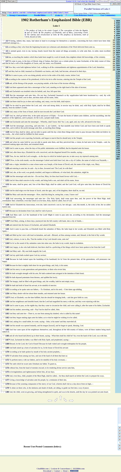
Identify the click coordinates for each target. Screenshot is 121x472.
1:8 (6, 75)
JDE (118, 157)
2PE (118, 148)
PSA (118, 59)
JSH (118, 31)
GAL (118, 121)
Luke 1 (59, 15)
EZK (118, 74)
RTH (118, 36)
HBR (118, 142)
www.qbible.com (15, 13)
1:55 (7, 289)
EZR (118, 51)
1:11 (7, 87)
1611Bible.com (78, 469)
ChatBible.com (42, 469)
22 (114, 66)
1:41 (7, 229)
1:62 (7, 318)
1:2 (6, 47)
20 (114, 61)
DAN (118, 76)
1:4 (6, 57)
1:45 (7, 247)
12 (114, 44)
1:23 (7, 148)
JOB (118, 57)
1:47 (7, 255)
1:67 (7, 340)
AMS (118, 82)
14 (114, 49)
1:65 (7, 330)
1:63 (7, 322)
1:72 (7, 360)
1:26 (7, 160)
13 (114, 47)
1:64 (7, 326)
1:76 (7, 376)
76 (31, 37)
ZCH (118, 99)
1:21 (7, 138)
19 (114, 59)
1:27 (7, 164)
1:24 (7, 152)
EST (118, 55)
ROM (118, 114)
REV (118, 159)
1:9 (6, 79)
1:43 (7, 239)
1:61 (7, 314)
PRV (118, 61)
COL (118, 127)
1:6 (6, 67)
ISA (118, 68)
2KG (118, 44)
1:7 (6, 71)
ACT (118, 112)
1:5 (7, 61)
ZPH (118, 95)
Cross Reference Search (83, 15)
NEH (118, 53)
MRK (118, 106)
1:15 (7, 105)
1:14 (7, 101)
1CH (118, 46)
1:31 (7, 180)
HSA (118, 78)
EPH (118, 123)
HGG (118, 97)
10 (114, 40)
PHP (118, 125)
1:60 (7, 309)
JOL (118, 80)
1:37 (7, 211)
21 (114, 64)
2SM (118, 40)
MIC (118, 89)
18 (114, 57)
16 (114, 53)
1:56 (7, 293)
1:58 (7, 301)
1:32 (7, 184)
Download (47, 471)
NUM (118, 27)
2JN (118, 153)
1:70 (7, 352)
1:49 (7, 265)
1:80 (7, 392)
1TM (118, 133)
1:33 (7, 190)
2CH (118, 48)
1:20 (7, 132)
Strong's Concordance (18, 15)
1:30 (7, 176)
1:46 (7, 251)
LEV (118, 25)
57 (25, 35)
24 (114, 70)
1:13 (7, 95)
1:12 (7, 91)
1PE (118, 146)
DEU (118, 29)
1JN (118, 150)
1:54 (7, 285)
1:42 (7, 235)
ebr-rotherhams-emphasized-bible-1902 (40, 13)
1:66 (7, 336)
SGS (118, 65)
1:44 (7, 243)
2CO (118, 119)
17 (114, 55)
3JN (118, 155)
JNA (118, 87)
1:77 (7, 380)
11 (114, 42)
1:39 (7, 221)
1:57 (7, 297)
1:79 (7, 388)
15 (114, 51)
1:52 (7, 277)
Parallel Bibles (40, 15)
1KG (118, 42)
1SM (118, 38)
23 (114, 68)
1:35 (7, 199)
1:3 (7, 51)
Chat (97, 1)
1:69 (7, 348)
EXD (118, 23)
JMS (118, 144)
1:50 (7, 269)
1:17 (7, 116)
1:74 (7, 368)
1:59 (7, 305)
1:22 (7, 142)
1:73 (7, 364)
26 (25, 33)
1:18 (7, 122)
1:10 (7, 83)
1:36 (7, 205)
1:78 (7, 384)
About (65, 471)
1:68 (7, 344)
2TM (118, 136)
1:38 (7, 215)
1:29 (7, 172)
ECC (118, 63)
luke (60, 13)
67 (58, 35)
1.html (65, 13)
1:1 (7, 41)
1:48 (7, 259)
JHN (118, 110)
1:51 (7, 273)
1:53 (7, 281)
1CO (118, 116)
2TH (118, 131)
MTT (118, 104)
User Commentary (108, 15)
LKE (118, 108)
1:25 (7, 156)
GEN (118, 21)
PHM (118, 140)
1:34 (7, 194)
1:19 (7, 126)
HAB (118, 93)
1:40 (7, 225)
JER (118, 70)
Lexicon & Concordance (60, 469)
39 (39, 33)
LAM (118, 72)
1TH (118, 129)
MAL (118, 102)
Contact (57, 471)
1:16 (7, 112)
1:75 (7, 372)
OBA (118, 85)
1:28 (7, 168)
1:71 (7, 356)
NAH (118, 91)
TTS (118, 138)
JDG (118, 34)
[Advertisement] (60, 462)
